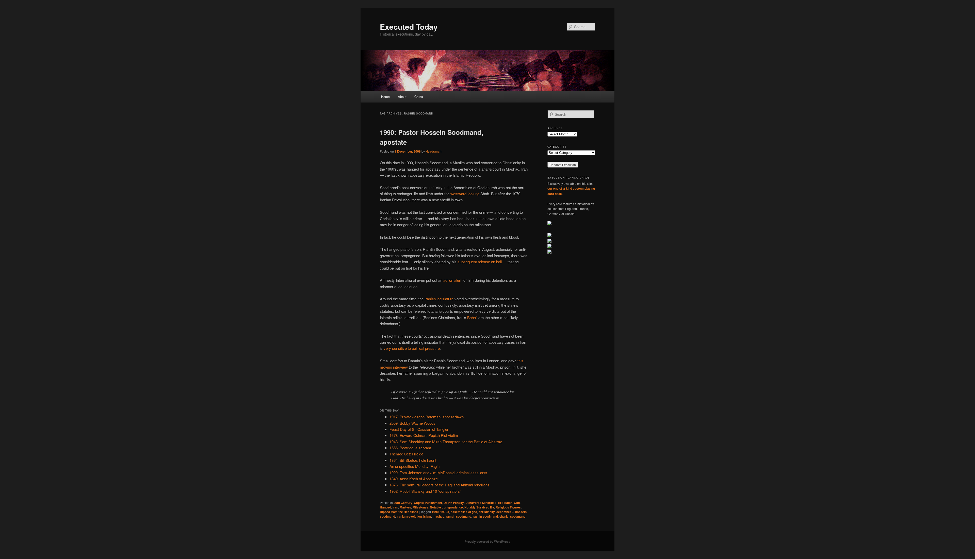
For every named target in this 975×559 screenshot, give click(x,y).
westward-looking (464, 193)
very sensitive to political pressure (412, 348)
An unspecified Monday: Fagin (414, 466)
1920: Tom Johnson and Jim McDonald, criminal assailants (438, 472)
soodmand (517, 516)
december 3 (505, 511)
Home (385, 96)
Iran (395, 507)
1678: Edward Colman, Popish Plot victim (423, 435)
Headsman (433, 151)
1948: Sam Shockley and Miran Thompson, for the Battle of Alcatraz (445, 441)
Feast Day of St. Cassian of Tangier (418, 429)
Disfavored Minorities (480, 502)
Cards (418, 96)
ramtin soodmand (458, 516)
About (402, 96)
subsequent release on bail (480, 261)
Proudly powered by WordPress (487, 541)
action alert (452, 280)
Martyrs (405, 507)
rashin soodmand (485, 516)
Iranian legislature (439, 298)
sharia (504, 516)
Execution (505, 502)
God (517, 502)
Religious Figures (508, 507)
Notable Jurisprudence (446, 507)
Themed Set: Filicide (406, 453)
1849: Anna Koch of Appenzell (414, 478)
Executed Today (409, 26)
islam (427, 516)
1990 (435, 511)
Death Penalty (454, 502)
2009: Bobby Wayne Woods (412, 423)
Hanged (385, 507)
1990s (444, 511)
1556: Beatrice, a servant (410, 447)
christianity (487, 511)
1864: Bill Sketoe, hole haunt (412, 460)
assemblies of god (464, 511)
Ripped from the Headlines (399, 511)
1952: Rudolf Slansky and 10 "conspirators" (425, 491)
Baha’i (472, 317)
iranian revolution (409, 516)
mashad (438, 516)
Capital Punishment (428, 502)
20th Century (403, 502)
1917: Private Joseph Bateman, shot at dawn (426, 416)
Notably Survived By (479, 507)
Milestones (420, 507)
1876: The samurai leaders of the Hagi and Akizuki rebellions (439, 484)
